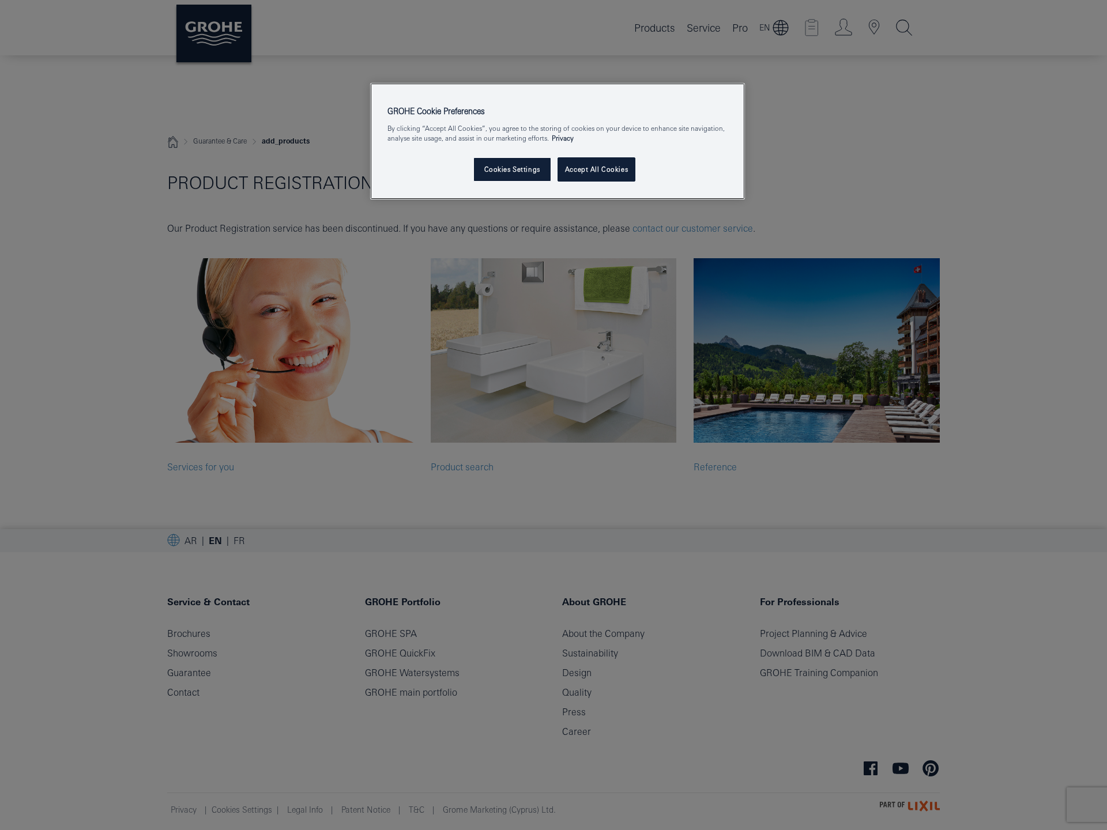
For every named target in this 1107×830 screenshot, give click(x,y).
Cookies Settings (512, 169)
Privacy (563, 138)
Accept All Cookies (596, 169)
